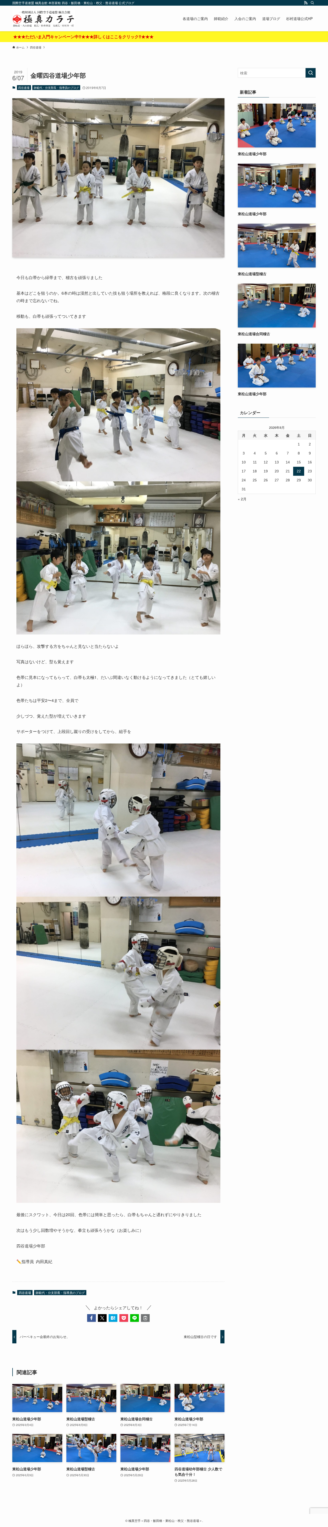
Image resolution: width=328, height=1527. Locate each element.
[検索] (312, 3)
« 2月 (242, 498)
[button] (91, 1318)
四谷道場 (23, 87)
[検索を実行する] (310, 73)
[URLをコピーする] (145, 1318)
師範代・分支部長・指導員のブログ (56, 87)
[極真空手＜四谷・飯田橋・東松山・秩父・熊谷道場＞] (43, 18)
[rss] (305, 3)
